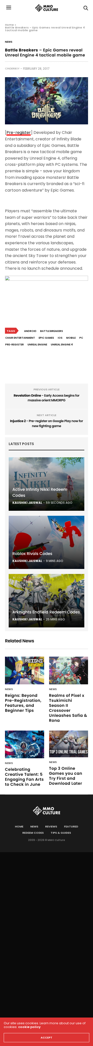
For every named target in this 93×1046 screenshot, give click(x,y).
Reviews (51, 826)
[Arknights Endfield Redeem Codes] (46, 600)
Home (9, 25)
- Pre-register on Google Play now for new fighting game (46, 423)
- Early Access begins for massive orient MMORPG (46, 398)
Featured (71, 826)
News (8, 42)
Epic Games (46, 338)
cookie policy (29, 1027)
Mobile (71, 338)
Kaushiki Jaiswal (27, 503)
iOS (60, 338)
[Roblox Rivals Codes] (46, 542)
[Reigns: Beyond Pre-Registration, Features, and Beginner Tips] (24, 670)
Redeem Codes (33, 833)
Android (30, 331)
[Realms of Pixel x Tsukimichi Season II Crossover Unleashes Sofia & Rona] (68, 670)
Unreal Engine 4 (62, 344)
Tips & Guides (61, 833)
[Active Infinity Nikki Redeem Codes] (46, 484)
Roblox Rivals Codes (32, 553)
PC (81, 338)
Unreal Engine (37, 344)
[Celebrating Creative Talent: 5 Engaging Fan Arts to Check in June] (24, 744)
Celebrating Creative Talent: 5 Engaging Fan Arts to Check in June (24, 777)
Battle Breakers (51, 331)
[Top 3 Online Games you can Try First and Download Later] (68, 744)
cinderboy (12, 68)
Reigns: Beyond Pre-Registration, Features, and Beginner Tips (23, 703)
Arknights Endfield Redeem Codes (46, 612)
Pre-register (18, 132)
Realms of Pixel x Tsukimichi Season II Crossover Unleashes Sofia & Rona (68, 708)
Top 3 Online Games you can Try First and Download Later (65, 776)
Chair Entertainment (20, 338)
